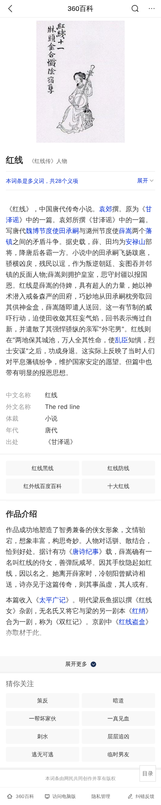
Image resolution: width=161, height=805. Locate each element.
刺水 (42, 736)
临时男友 (118, 754)
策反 (42, 700)
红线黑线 (43, 468)
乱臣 (121, 340)
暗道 (118, 700)
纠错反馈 (145, 796)
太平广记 (52, 600)
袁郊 (105, 209)
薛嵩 (125, 231)
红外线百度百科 (42, 486)
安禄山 (135, 242)
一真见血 (118, 718)
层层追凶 (118, 736)
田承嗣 (69, 231)
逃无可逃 (43, 754)
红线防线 (118, 468)
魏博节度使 (42, 231)
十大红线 (118, 486)
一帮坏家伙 (42, 718)
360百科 (80, 8)
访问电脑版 (64, 796)
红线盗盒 (132, 622)
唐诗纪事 (85, 552)
